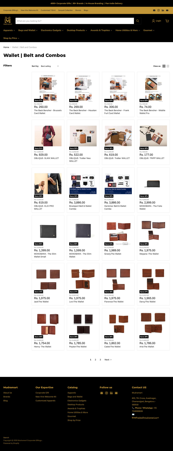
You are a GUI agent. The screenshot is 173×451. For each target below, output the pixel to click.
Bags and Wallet (27, 30)
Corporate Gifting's (10, 10)
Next (107, 359)
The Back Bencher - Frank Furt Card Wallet (116, 111)
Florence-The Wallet (113, 301)
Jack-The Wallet (41, 301)
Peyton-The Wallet (77, 346)
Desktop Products (76, 30)
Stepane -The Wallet (149, 253)
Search (6, 437)
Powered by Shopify (11, 443)
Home (6, 47)
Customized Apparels (45, 400)
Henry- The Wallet (42, 346)
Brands (78, 10)
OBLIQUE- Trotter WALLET (117, 158)
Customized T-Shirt (48, 10)
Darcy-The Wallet (147, 301)
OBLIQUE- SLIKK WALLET (46, 158)
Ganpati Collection (65, 10)
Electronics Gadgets (51, 30)
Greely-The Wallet (112, 253)
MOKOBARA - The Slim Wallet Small (45, 255)
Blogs (86, 10)
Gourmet (148, 30)
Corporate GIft (42, 392)
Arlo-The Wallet (146, 346)
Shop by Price (10, 38)
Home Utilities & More (127, 30)
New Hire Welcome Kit (29, 10)
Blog (5, 400)
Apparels (8, 30)
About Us (7, 392)
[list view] (168, 66)
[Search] (137, 21)
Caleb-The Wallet (112, 346)
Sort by (35, 66)
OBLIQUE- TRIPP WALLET (151, 158)
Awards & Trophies (100, 30)
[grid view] (164, 66)
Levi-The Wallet (76, 301)
